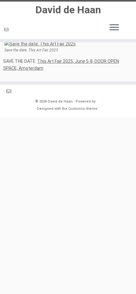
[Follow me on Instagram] (13, 29)
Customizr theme (82, 109)
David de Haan (68, 10)
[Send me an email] (7, 29)
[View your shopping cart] (126, 26)
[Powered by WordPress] (98, 100)
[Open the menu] (114, 27)
